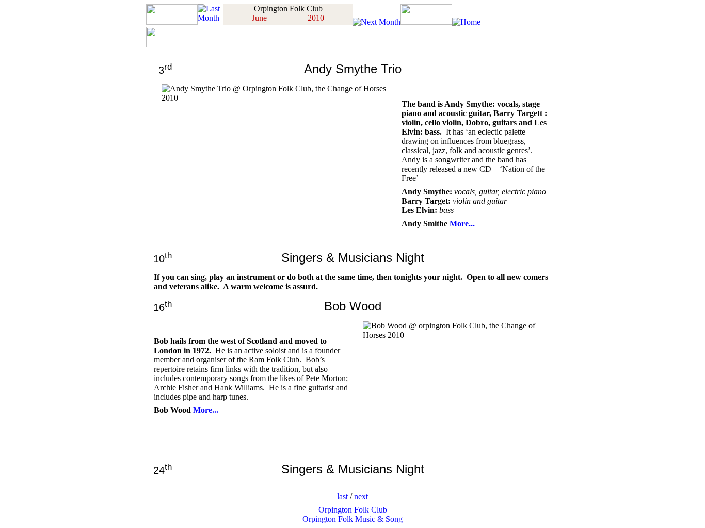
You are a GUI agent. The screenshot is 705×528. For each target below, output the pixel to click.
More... (462, 223)
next (361, 496)
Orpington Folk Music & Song (352, 519)
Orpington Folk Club (352, 509)
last (342, 496)
